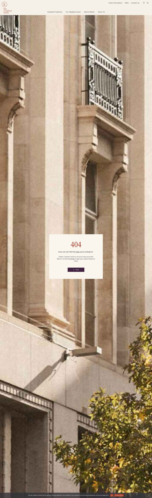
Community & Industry (83, 11)
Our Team (96, 11)
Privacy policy (119, 495)
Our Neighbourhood (73, 12)
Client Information (115, 3)
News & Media (89, 12)
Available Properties (54, 12)
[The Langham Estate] (7, 7)
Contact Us (135, 3)
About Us (101, 12)
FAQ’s (127, 3)
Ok (112, 495)
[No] (150, 495)
